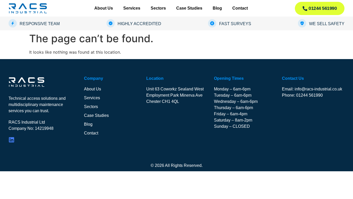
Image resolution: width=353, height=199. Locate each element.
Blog (217, 8)
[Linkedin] (11, 140)
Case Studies (189, 8)
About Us (103, 8)
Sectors (158, 8)
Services (131, 8)
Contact (240, 8)
